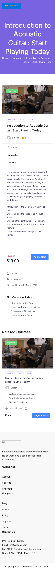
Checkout (7, 488)
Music (31, 120)
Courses (6, 482)
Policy (5, 515)
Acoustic (10, 373)
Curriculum (13, 155)
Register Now (41, 415)
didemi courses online (37, 566)
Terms (5, 527)
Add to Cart (39, 257)
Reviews (12, 162)
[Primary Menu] (50, 6)
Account (6, 476)
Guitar (22, 120)
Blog (4, 503)
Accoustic (11, 120)
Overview (12, 147)
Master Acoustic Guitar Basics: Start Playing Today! (24, 380)
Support (6, 521)
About (5, 509)
